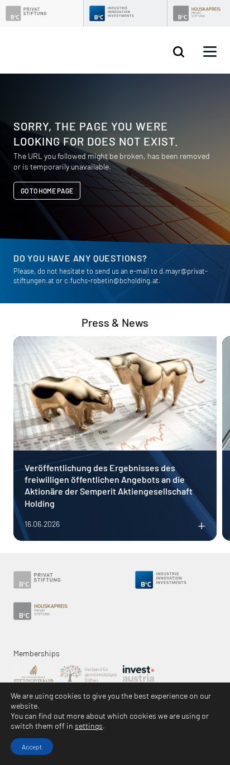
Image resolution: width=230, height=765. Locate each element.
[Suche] (178, 52)
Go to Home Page (47, 191)
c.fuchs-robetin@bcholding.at (111, 280)
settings (89, 725)
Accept (32, 747)
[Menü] (209, 51)
